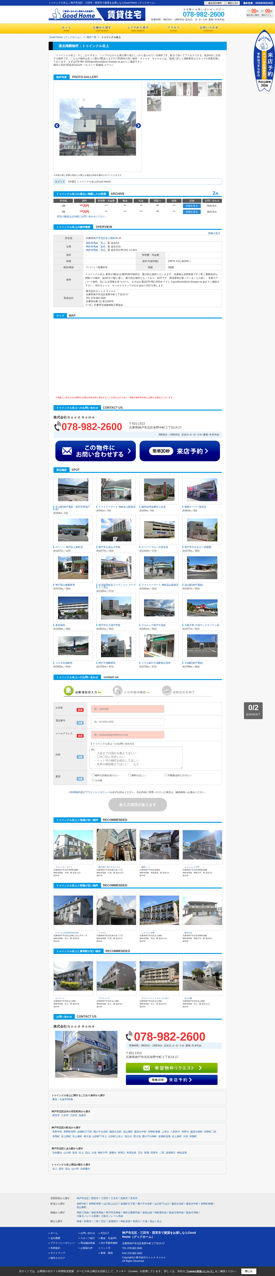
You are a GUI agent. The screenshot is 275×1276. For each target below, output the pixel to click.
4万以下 (105, 1233)
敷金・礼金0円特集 (62, 1099)
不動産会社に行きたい (180, 775)
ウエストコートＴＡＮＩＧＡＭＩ (155, 998)
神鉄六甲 (103, 1152)
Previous (56, 125)
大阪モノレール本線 (112, 1216)
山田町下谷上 (99, 1136)
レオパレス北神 (148, 933)
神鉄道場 (182, 1152)
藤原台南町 (196, 1131)
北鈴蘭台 (57, 1152)
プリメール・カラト (63, 867)
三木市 (64, 1115)
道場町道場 (164, 1136)
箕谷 (102, 246)
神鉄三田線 (83, 1212)
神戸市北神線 (113, 1212)
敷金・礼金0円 (109, 1238)
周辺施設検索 (87, 1243)
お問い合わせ (87, 1233)
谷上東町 (177, 1136)
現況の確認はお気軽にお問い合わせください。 (82, 216)
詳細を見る (192, 205)
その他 (98, 780)
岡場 (146, 1152)
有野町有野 (70, 1131)
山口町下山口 (162, 1203)
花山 (102, 250)
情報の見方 (214, 233)
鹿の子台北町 (100, 1131)
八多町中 (175, 1131)
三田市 (73, 1115)
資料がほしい (138, 775)
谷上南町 (77, 1136)
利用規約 (76, 792)
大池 (93, 1152)
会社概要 (55, 1238)
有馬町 (56, 1136)
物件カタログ (58, 1258)
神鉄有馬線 (92, 243)
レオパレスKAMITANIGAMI (66, 933)
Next (138, 125)
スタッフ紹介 (87, 1238)
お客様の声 (86, 1248)
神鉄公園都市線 (131, 1212)
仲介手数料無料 (109, 1243)
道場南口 (170, 1152)
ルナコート (60, 998)
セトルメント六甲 (191, 867)
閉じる (248, 1271)
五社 (140, 1152)
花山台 (128, 1136)
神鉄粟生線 (161, 1212)
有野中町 (57, 1131)
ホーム (54, 1233)
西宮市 (56, 1115)
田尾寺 (154, 1152)
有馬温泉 (131, 1152)
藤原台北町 (115, 1131)
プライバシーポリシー (97, 792)
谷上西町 (110, 238)
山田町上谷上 (116, 1136)
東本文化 (188, 933)
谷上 (102, 243)
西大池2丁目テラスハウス (109, 867)
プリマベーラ (104, 998)
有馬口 (121, 1152)
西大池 (137, 1136)
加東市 (82, 1115)
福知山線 (147, 1212)
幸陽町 (193, 1136)
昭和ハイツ (146, 867)
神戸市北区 (99, 238)
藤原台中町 (140, 1131)
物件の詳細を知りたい (107, 775)
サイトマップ (58, 1252)
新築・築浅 (107, 1252)
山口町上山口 (110, 1203)
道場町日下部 (84, 1131)
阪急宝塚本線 (176, 1212)
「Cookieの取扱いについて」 (200, 1271)
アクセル (102, 933)
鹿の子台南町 (149, 1136)
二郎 (161, 1152)
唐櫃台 (112, 1152)
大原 (185, 1136)
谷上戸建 (188, 998)
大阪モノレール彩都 (88, 1216)
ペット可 (105, 1248)
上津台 (165, 1131)
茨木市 (134, 1198)
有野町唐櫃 (154, 1131)
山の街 (67, 1152)
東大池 (87, 1136)
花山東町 (128, 1131)
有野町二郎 (210, 1131)
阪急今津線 (192, 1212)
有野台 (185, 1131)
